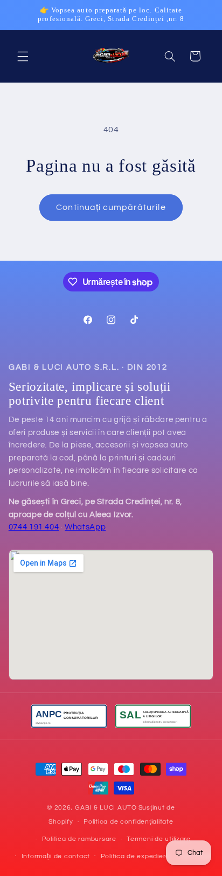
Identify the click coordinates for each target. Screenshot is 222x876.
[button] (22, 56)
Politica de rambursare (79, 839)
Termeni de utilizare (159, 839)
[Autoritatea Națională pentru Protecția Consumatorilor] (69, 716)
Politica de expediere (135, 856)
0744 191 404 (34, 527)
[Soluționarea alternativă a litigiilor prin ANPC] (153, 716)
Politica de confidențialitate (128, 822)
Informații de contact (56, 856)
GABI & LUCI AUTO (106, 808)
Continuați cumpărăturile (110, 207)
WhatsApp (85, 527)
